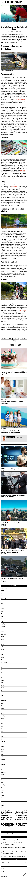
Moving (2, 726)
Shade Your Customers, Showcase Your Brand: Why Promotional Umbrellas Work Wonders (12, 551)
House (2, 675)
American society (4, 588)
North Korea (3, 741)
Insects (2, 682)
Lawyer (2, 703)
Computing (3, 624)
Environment (3, 644)
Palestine (2, 746)
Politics (2, 757)
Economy (2, 636)
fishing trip (16, 338)
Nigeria (2, 739)
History (2, 670)
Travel (2, 792)
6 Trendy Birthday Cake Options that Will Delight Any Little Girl (14, 373)
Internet (2, 688)
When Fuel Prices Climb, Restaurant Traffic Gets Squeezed (12, 579)
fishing (9, 338)
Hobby (2, 672)
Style (2, 780)
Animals (2, 590)
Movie (2, 723)
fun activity (23, 338)
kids (14, 340)
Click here (22, 170)
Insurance (2, 685)
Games (2, 659)
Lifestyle (2, 708)
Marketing (3, 716)
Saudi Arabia (3, 764)
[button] (25, 862)
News (2, 736)
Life (1, 705)
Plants (2, 754)
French (2, 654)
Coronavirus (3, 626)
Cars (1, 613)
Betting (2, 603)
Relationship (3, 759)
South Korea (3, 774)
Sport (2, 777)
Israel (2, 693)
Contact (2, 871)
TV (1, 797)
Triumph (2, 795)
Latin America (3, 700)
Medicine (2, 718)
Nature (2, 731)
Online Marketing (4, 744)
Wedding (2, 805)
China (2, 621)
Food (1, 652)
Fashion (2, 647)
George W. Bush (4, 662)
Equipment (4, 338)
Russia (2, 762)
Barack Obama (3, 598)
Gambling (2, 657)
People (2, 751)
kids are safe (14, 186)
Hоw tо (2, 677)
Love (1, 711)
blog (1, 606)
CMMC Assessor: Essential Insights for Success (11, 469)
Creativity (2, 629)
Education (2, 639)
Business (2, 608)
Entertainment (3, 641)
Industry (2, 680)
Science (2, 767)
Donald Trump (3, 634)
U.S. (1, 800)
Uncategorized (3, 803)
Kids (15, 31)
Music (2, 728)
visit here (22, 98)
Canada (2, 611)
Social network (3, 772)
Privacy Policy (3, 874)
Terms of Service (4, 876)
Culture (2, 631)
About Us (2, 869)
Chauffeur (2, 618)
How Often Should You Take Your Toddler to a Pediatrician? (13, 402)
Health (2, 667)
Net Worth (3, 734)
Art (1, 593)
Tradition (2, 790)
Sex (1, 769)
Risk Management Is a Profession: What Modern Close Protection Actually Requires (13, 495)
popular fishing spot (20, 99)
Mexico (2, 721)
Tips (1, 787)
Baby (2, 595)
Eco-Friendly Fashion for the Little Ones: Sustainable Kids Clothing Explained (12, 431)
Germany (2, 664)
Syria (2, 782)
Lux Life (2, 713)
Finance (2, 649)
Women (2, 808)
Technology (3, 785)
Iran (1, 690)
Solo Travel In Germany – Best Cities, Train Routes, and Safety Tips (13, 523)
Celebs (2, 616)
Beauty (2, 601)
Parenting (18, 31)
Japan (2, 695)
